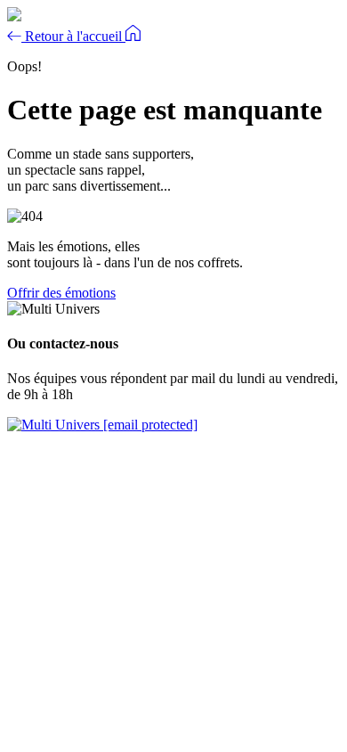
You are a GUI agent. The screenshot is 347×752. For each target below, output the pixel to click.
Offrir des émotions (61, 292)
